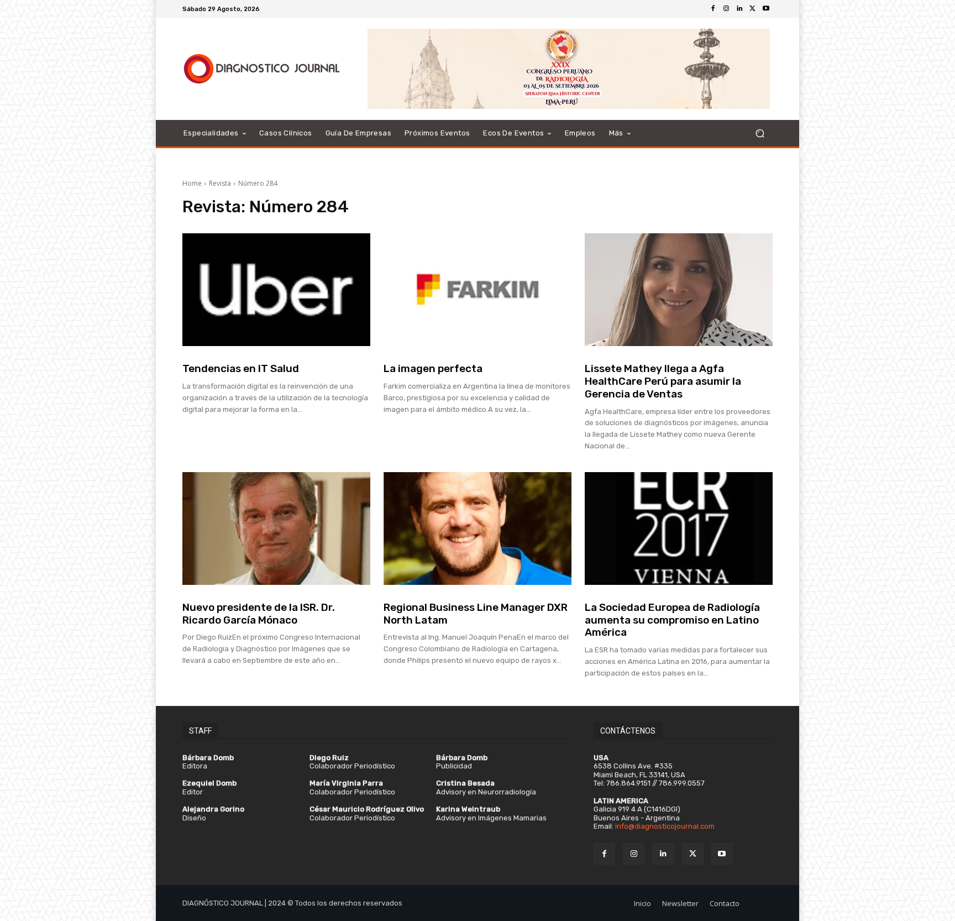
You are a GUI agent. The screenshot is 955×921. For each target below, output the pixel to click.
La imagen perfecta (433, 368)
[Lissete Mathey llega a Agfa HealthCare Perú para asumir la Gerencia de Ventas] (679, 289)
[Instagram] (726, 8)
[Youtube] (766, 8)
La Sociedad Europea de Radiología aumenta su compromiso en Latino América (672, 620)
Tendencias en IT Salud (240, 368)
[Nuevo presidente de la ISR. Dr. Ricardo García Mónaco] (276, 528)
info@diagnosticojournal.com (665, 826)
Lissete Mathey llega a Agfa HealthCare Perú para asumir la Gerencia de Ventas (663, 381)
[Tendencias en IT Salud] (276, 289)
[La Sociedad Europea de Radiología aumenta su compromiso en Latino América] (679, 528)
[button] (760, 133)
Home (192, 183)
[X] (752, 8)
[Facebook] (713, 8)
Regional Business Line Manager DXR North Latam (476, 613)
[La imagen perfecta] (477, 289)
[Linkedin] (739, 8)
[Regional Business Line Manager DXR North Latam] (477, 528)
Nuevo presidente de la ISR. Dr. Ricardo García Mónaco (258, 613)
